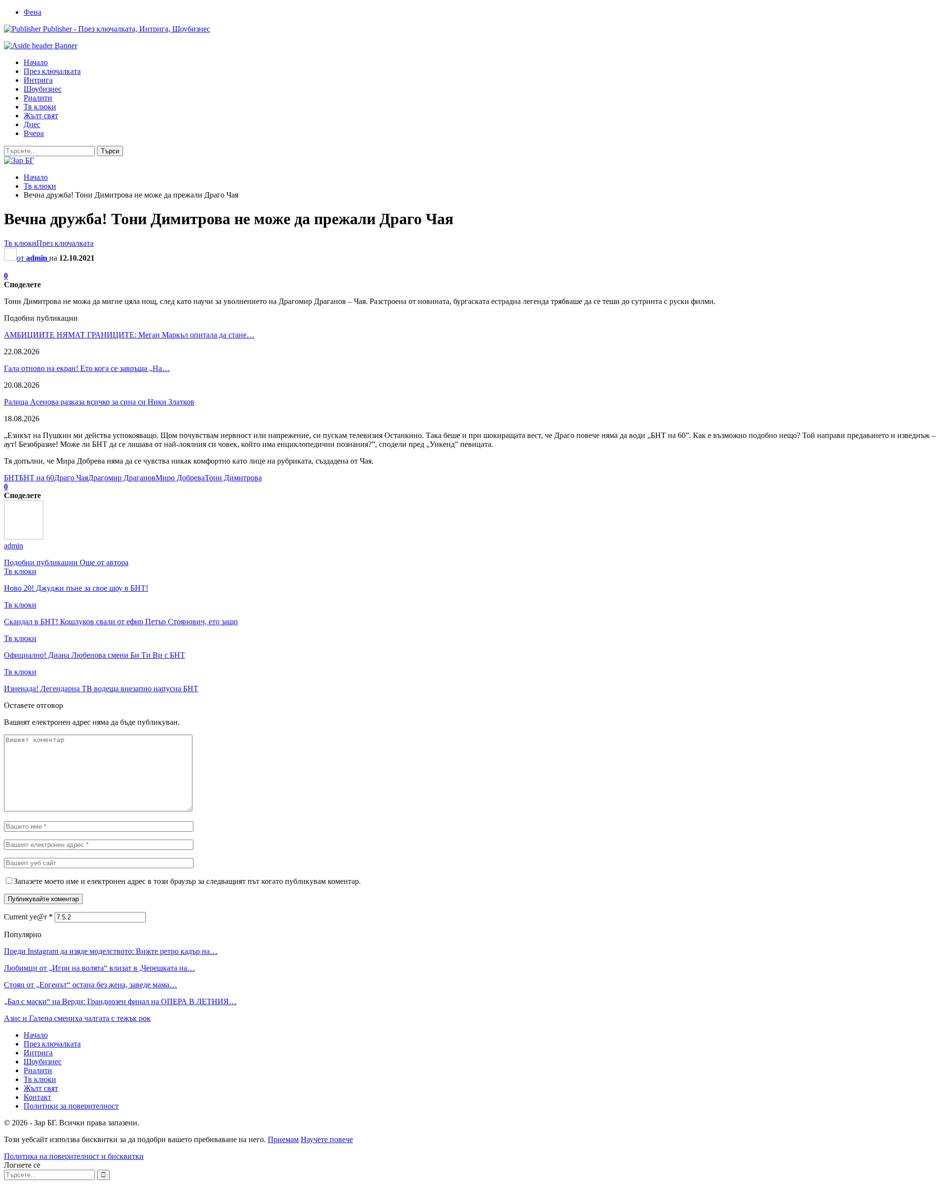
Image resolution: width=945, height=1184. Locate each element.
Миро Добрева (180, 478)
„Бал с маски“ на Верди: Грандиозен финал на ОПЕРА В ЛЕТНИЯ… (120, 1001)
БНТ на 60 (36, 478)
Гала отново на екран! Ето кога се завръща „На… (87, 368)
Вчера (34, 133)
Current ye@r (28, 917)
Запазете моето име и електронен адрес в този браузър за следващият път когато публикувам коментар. (187, 881)
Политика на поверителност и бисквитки (74, 1156)
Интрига (38, 80)
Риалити (38, 98)
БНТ (11, 478)
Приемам (283, 1139)
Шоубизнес (43, 89)
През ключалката (52, 71)
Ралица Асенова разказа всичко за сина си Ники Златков (99, 402)
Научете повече (327, 1139)
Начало (36, 62)
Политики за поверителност (71, 1106)
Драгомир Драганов (122, 478)
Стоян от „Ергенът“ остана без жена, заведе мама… (90, 985)
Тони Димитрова (233, 478)
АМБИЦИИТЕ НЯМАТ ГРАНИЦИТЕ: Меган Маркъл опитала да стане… (129, 335)
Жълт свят (41, 115)
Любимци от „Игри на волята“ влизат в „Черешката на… (99, 968)
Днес (32, 124)
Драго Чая (71, 478)
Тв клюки (40, 106)
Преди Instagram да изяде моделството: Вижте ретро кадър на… (111, 951)
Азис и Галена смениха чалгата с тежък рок (77, 1018)
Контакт (37, 1097)
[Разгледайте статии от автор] (23, 537)
